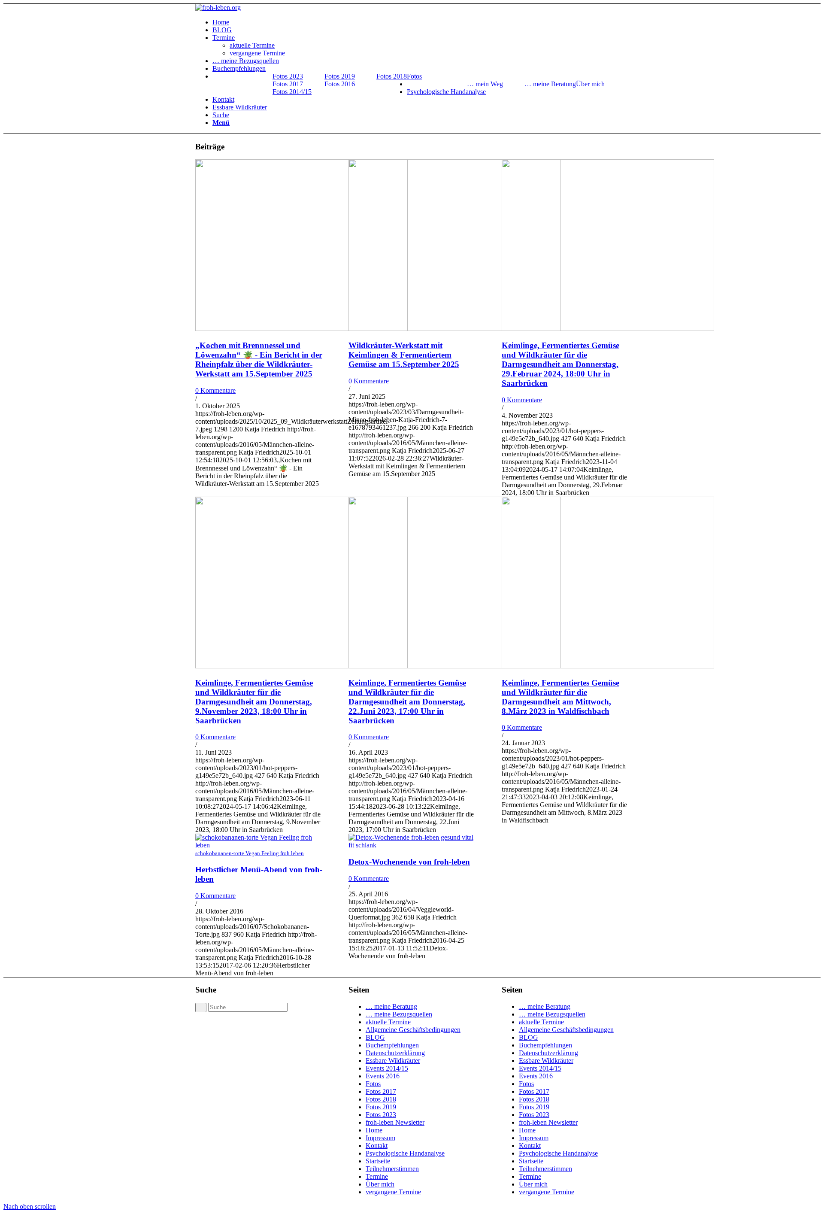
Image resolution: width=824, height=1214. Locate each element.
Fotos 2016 (339, 84)
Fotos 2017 (288, 84)
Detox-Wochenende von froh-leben (409, 861)
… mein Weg (485, 84)
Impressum (380, 1137)
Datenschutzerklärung (395, 1052)
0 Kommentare (215, 390)
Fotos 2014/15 (292, 91)
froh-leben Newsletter (395, 1122)
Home (374, 1130)
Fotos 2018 (391, 76)
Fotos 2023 (288, 76)
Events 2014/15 (387, 1068)
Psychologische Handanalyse (405, 1153)
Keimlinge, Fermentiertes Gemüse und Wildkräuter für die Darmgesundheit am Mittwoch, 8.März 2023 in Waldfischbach (560, 697)
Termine (377, 1176)
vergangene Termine (393, 1192)
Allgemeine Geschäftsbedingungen (413, 1029)
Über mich (380, 1184)
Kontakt (377, 1145)
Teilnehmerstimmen (392, 1168)
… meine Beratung (550, 84)
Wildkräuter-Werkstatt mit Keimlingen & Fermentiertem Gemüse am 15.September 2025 (403, 355)
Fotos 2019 (339, 76)
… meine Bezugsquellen (399, 1014)
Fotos (373, 1083)
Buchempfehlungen (392, 1045)
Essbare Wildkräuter (393, 1060)
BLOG (375, 1037)
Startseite (378, 1161)
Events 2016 (383, 1076)
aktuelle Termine (388, 1022)
